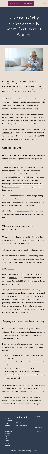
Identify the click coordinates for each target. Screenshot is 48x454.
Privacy (38, 416)
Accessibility (38, 427)
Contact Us (38, 431)
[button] (44, 3)
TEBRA (34, 451)
